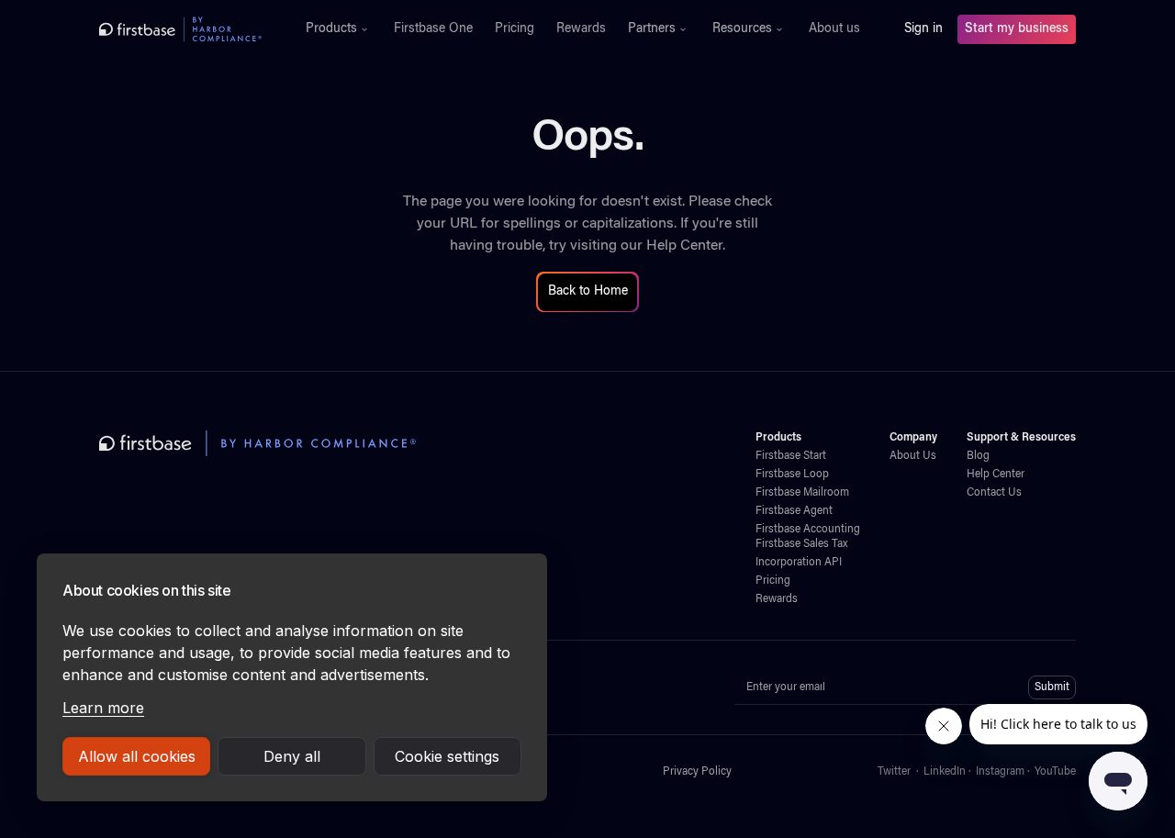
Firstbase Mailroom (802, 492)
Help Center (684, 246)
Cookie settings (447, 756)
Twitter (894, 771)
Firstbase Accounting (807, 529)
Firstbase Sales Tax (801, 544)
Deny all (291, 756)
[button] (339, 29)
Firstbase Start (790, 456)
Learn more (103, 707)
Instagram (1000, 771)
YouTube (1055, 771)
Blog (978, 456)
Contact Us (994, 492)
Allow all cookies (137, 756)
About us (834, 29)
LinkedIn (944, 771)
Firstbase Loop (792, 474)
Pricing (514, 29)
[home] (180, 29)
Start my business (1017, 29)
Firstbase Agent (794, 511)
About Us (913, 456)
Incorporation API (798, 562)
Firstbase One (433, 29)
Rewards (581, 29)
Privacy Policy (697, 771)
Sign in (923, 29)
